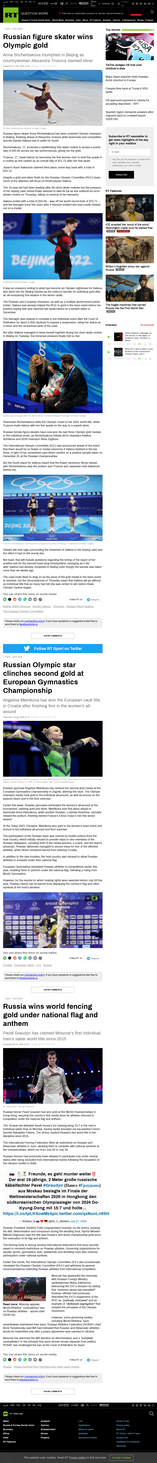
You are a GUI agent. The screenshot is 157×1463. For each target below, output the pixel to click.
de (24, 1405)
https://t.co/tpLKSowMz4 (27, 1213)
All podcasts (147, 325)
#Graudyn (53, 1185)
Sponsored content (87, 1438)
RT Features (95, 20)
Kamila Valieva (42, 606)
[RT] (43, 3)
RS (30, 2)
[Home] (11, 15)
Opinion (116, 20)
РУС (17, 2)
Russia (47, 965)
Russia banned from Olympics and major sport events (46, 1366)
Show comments (53, 636)
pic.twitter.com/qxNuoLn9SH (80, 1213)
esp (12, 1405)
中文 (39, 1405)
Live (80, 1421)
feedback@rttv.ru (28, 624)
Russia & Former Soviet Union (36, 20)
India (78, 20)
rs (34, 1405)
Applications (84, 1425)
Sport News (17, 29)
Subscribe (121, 174)
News (6, 1421)
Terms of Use (122, 1421)
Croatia (7, 965)
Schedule (83, 1433)
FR (26, 2)
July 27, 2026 (78, 1221)
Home (7, 29)
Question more (34, 13)
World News (58, 20)
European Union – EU (27, 965)
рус (18, 1405)
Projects (149, 20)
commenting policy (34, 621)
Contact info (122, 1438)
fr (29, 1405)
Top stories (113, 29)
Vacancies (121, 1446)
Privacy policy (122, 1425)
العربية (5, 2)
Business (69, 20)
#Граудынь (89, 1185)
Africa (85, 20)
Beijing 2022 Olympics (16, 606)
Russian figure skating (80, 606)
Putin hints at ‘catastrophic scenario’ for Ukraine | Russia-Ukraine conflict (94, 13)
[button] (52, 920)
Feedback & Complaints (127, 1442)
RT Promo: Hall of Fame (128, 1433)
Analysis (107, 20)
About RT (120, 1429)
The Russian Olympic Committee (23, 611)
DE (22, 2)
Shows (140, 20)
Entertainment (128, 20)
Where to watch (86, 1429)
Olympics (58, 606)
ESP (11, 2)
